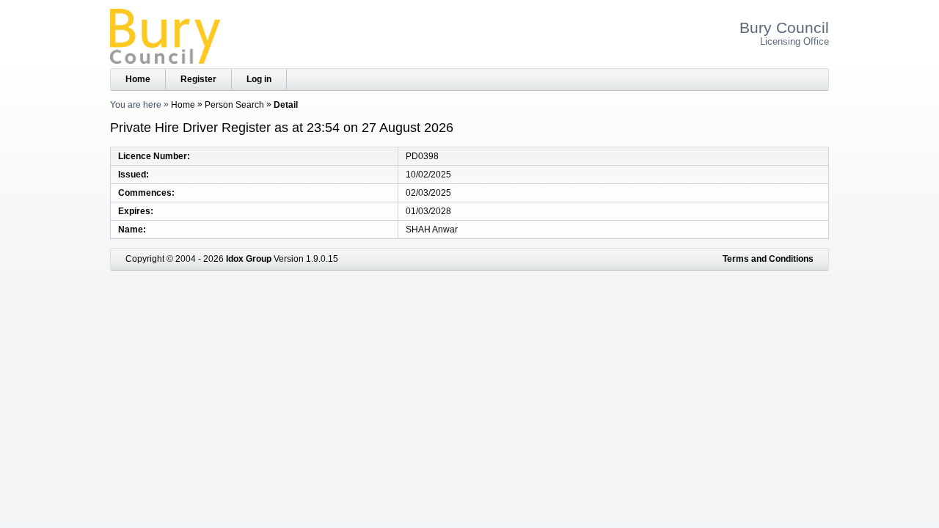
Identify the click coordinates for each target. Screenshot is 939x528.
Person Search (234, 105)
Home (137, 79)
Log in (258, 79)
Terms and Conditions (768, 259)
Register (198, 79)
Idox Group (248, 259)
